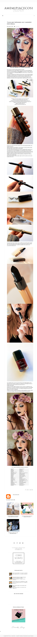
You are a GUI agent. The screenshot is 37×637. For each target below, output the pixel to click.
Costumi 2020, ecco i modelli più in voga (20, 581)
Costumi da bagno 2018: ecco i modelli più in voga (27, 516)
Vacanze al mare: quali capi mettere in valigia (13, 533)
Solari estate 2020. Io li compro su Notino (20, 573)
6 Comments (17, 26)
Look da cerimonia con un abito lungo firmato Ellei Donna (13, 516)
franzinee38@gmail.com (18, 549)
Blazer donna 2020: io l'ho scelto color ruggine (19, 586)
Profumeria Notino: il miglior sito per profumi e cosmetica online (19, 577)
